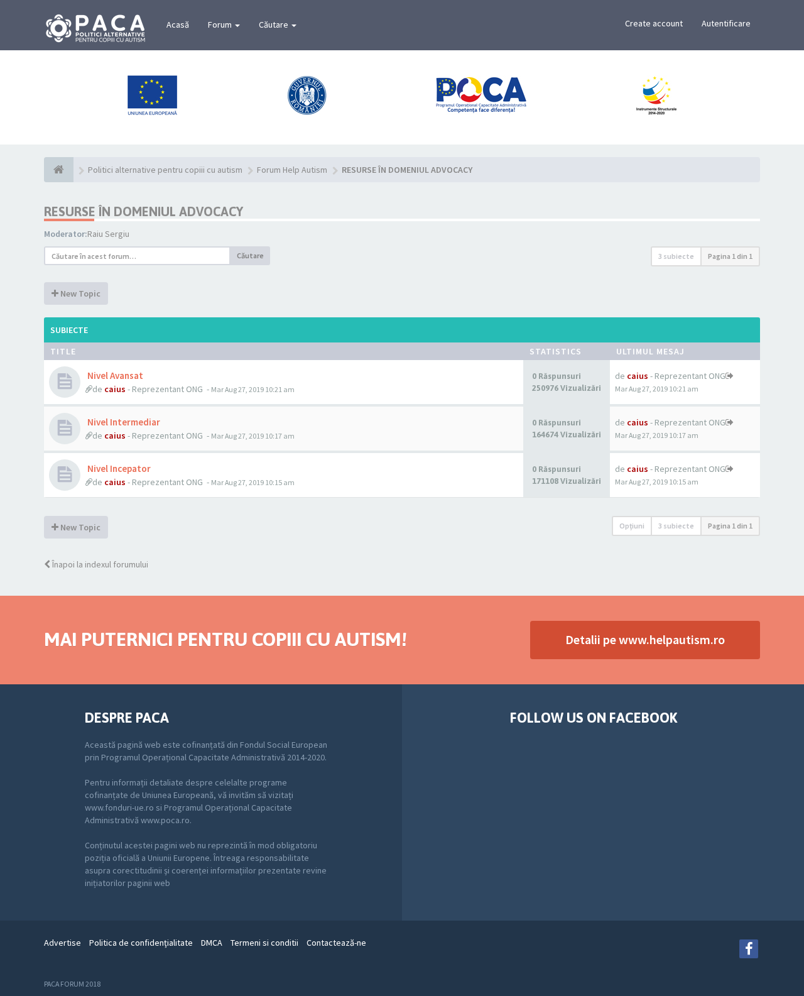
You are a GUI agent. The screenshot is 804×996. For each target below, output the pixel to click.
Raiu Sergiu (108, 233)
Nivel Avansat (114, 375)
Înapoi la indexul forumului (99, 564)
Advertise (62, 942)
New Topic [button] (79, 293)
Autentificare (726, 23)
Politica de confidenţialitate (141, 942)
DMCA (211, 942)
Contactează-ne (336, 942)
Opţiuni (631, 525)
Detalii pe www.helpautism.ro (645, 639)
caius (115, 389)
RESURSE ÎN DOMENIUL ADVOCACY (143, 211)
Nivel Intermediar (122, 422)
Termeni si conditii (264, 942)
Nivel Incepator (118, 468)
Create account (654, 23)
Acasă (177, 24)
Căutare (274, 24)
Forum (221, 24)
